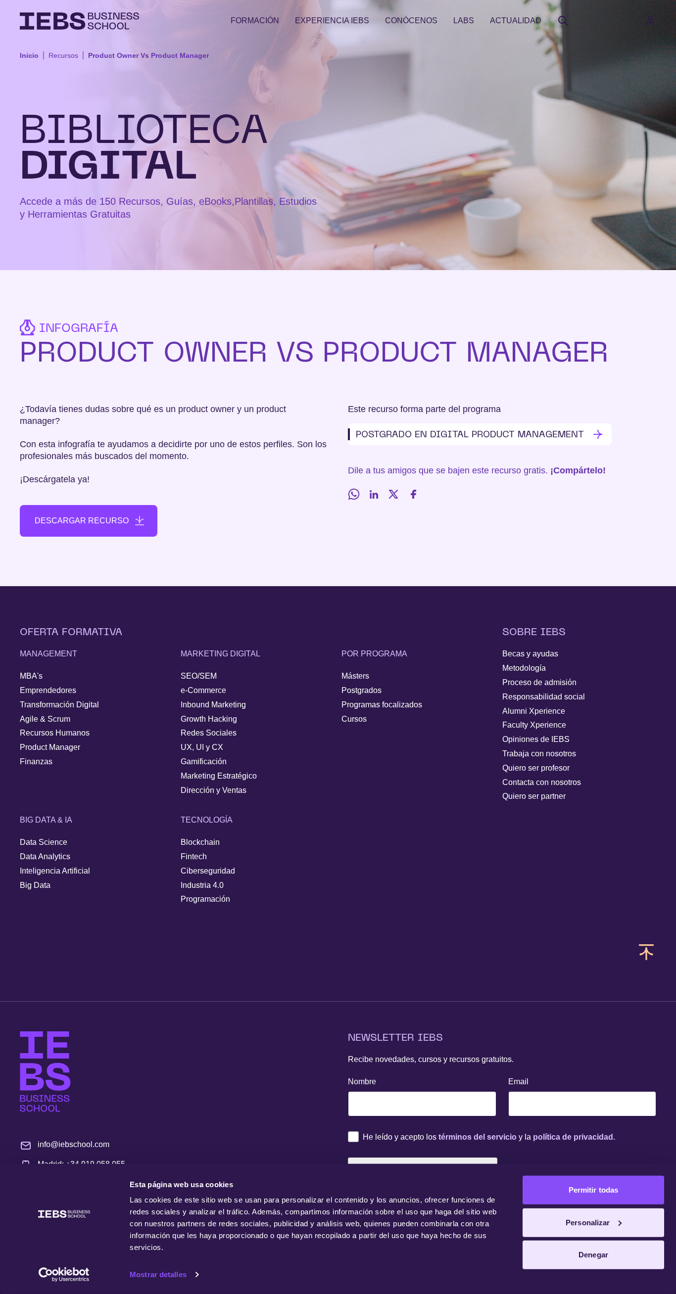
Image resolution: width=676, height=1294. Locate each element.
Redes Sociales (209, 733)
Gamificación (204, 761)
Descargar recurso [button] (82, 520)
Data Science (43, 842)
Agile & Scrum (45, 719)
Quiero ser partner (534, 796)
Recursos (63, 55)
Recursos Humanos (55, 733)
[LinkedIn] (374, 494)
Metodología (524, 668)
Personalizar (588, 1222)
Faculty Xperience (534, 725)
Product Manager (50, 747)
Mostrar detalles (158, 1274)
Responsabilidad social (543, 697)
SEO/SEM (199, 676)
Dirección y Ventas (213, 790)
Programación (205, 899)
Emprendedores (48, 690)
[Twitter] (393, 494)
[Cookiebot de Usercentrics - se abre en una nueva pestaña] (64, 1274)
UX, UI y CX (202, 747)
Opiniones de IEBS (536, 739)
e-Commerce (203, 690)
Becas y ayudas (530, 653)
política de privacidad (573, 1137)
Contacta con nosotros (541, 782)
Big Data (35, 885)
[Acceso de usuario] (660, 21)
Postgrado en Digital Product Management (470, 434)
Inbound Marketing (213, 704)
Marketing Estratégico (219, 776)
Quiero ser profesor (536, 768)
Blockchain (200, 842)
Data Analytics (45, 856)
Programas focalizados (381, 704)
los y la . (489, 1137)
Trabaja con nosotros (539, 753)
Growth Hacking (209, 719)
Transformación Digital (59, 704)
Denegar (593, 1254)
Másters (355, 676)
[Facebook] (413, 494)
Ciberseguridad (208, 871)
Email (518, 1081)
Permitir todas (593, 1190)
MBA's (31, 676)
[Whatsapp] (354, 494)
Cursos (354, 719)
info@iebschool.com (73, 1144)
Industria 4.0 (202, 885)
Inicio (29, 55)
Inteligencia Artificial (55, 871)
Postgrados (361, 690)
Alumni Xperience (533, 711)
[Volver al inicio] (79, 21)
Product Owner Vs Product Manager (148, 55)
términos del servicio (477, 1137)
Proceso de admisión (539, 682)
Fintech (194, 856)
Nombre (362, 1081)
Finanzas (36, 761)
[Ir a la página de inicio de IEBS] (45, 1071)
